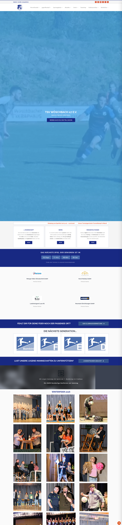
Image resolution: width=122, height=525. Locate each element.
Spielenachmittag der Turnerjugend (37, 223)
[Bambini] (25, 337)
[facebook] (96, 2)
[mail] (105, 2)
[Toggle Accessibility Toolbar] (119, 523)
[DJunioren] (96, 337)
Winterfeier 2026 (61, 392)
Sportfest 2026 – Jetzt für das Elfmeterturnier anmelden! (66, 223)
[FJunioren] (49, 337)
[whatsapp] (103, 2)
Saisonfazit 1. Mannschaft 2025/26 (94, 223)
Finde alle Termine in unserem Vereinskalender (60, 262)
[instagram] (98, 2)
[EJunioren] (73, 337)
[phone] (108, 2)
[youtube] (100, 2)
